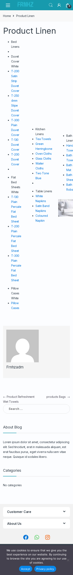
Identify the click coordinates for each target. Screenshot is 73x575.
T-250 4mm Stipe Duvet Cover (15, 105)
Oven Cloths (43, 153)
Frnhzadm (15, 367)
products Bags (58, 396)
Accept (25, 569)
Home (7, 16)
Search (50, 5)
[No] (68, 560)
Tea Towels (43, 139)
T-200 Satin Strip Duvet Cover (15, 80)
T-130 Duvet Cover (15, 144)
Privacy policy (45, 569)
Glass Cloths (43, 158)
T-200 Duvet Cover (15, 159)
